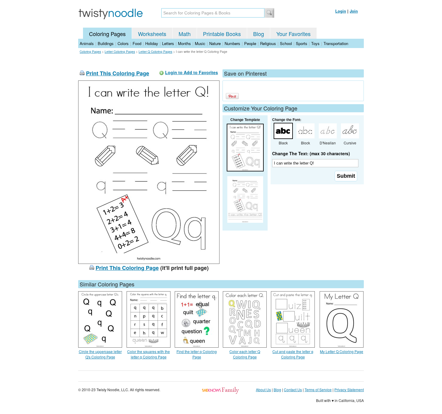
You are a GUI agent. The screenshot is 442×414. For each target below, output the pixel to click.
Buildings (106, 43)
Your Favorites (293, 34)
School (286, 43)
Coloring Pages (107, 34)
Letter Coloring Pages (120, 52)
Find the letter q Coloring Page (196, 354)
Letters (168, 43)
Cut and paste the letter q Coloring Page (292, 354)
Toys (315, 43)
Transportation (336, 43)
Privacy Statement (349, 389)
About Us (263, 389)
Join (354, 11)
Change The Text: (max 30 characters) (311, 153)
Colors (123, 43)
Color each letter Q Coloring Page (244, 354)
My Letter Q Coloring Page (341, 351)
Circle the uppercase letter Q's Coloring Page (100, 354)
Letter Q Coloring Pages (155, 52)
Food (137, 43)
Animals (87, 43)
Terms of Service (318, 389)
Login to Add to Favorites (191, 72)
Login (340, 11)
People (250, 43)
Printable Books (222, 34)
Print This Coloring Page (117, 73)
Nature (215, 43)
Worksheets (152, 34)
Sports (301, 43)
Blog (258, 34)
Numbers (232, 43)
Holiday (151, 43)
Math (185, 34)
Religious (268, 43)
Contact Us (293, 389)
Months (184, 43)
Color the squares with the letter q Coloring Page (148, 354)
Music (200, 43)
